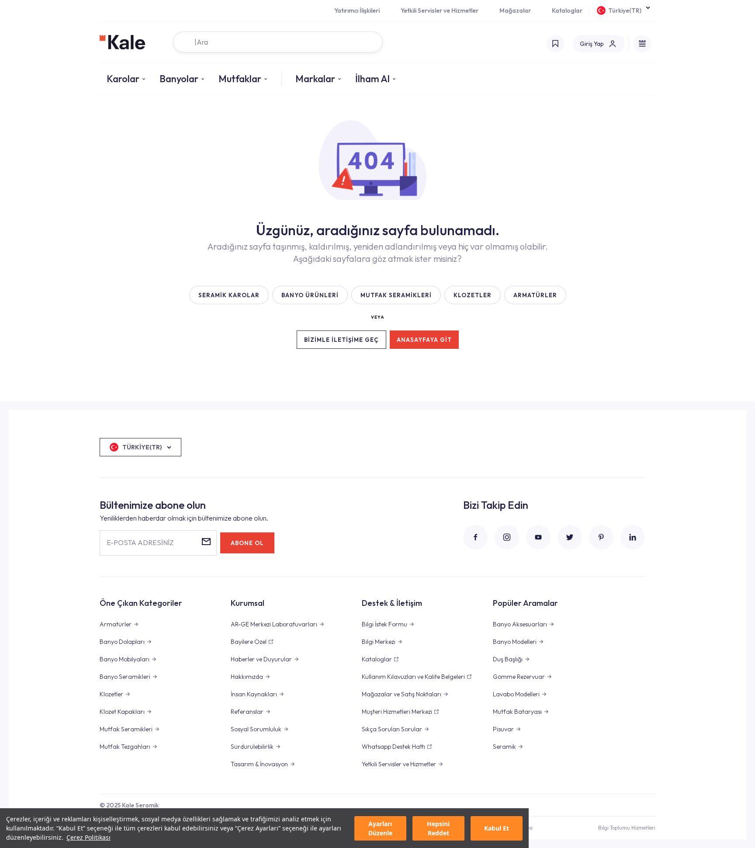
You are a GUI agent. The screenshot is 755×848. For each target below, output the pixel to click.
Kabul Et (496, 828)
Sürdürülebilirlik (252, 747)
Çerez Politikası (88, 837)
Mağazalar (515, 10)
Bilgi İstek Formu (384, 624)
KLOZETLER (473, 295)
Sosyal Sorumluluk (256, 729)
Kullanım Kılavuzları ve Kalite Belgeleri (413, 677)
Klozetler (111, 694)
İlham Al (372, 79)
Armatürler (116, 624)
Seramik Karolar (229, 295)
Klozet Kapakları (122, 712)
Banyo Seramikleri (125, 677)
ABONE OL (247, 542)
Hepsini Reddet (438, 828)
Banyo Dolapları (122, 642)
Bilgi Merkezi (378, 642)
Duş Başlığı (508, 659)
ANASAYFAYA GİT (424, 339)
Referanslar (247, 712)
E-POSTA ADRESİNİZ (140, 542)
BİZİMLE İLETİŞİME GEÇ (341, 339)
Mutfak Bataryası (517, 712)
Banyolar (178, 79)
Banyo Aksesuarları (520, 624)
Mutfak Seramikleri (126, 729)
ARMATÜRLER (535, 295)
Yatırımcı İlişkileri (357, 10)
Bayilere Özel (249, 642)
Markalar (315, 79)
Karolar (123, 79)
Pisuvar (503, 729)
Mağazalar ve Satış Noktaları (401, 694)
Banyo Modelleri (515, 642)
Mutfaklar (239, 79)
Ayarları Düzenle (380, 828)
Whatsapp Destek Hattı (393, 747)
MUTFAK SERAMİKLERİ (396, 295)
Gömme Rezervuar (519, 677)
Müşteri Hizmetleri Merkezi (397, 712)
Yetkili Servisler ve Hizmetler (439, 10)
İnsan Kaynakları (254, 694)
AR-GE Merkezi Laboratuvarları (274, 624)
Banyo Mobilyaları (124, 659)
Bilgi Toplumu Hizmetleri (626, 827)
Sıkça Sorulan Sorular (392, 729)
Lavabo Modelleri (516, 694)
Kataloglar (567, 10)
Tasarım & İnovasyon (259, 764)
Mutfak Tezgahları (125, 747)
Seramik (504, 747)
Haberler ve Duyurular (261, 659)
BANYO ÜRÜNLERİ (310, 295)
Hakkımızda (247, 677)
